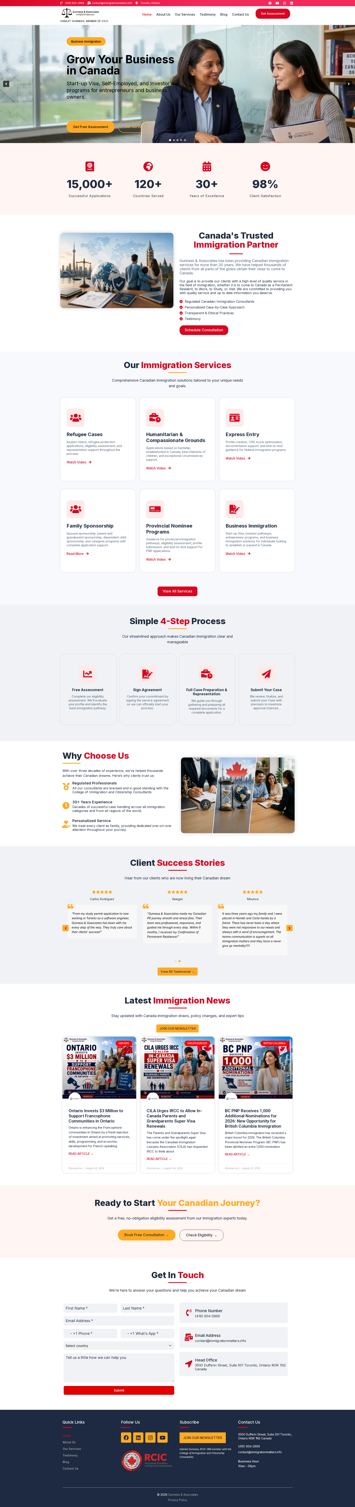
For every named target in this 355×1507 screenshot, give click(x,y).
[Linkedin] (291, 3)
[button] (6, 84)
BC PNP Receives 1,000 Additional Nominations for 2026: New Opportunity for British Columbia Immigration (253, 1118)
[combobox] (70, 1333)
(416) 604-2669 (207, 1316)
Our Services (185, 14)
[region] (177, 84)
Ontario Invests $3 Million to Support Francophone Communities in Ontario (96, 1116)
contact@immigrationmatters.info (220, 1341)
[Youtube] (277, 3)
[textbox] (115, 1346)
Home (147, 14)
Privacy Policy (177, 1500)
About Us (163, 14)
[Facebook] (270, 3)
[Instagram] (284, 3)
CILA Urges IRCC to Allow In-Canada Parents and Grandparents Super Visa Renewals (174, 1118)
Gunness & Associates (183, 1494)
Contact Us (240, 14)
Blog (223, 14)
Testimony (207, 14)
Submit (119, 1390)
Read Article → (81, 1154)
